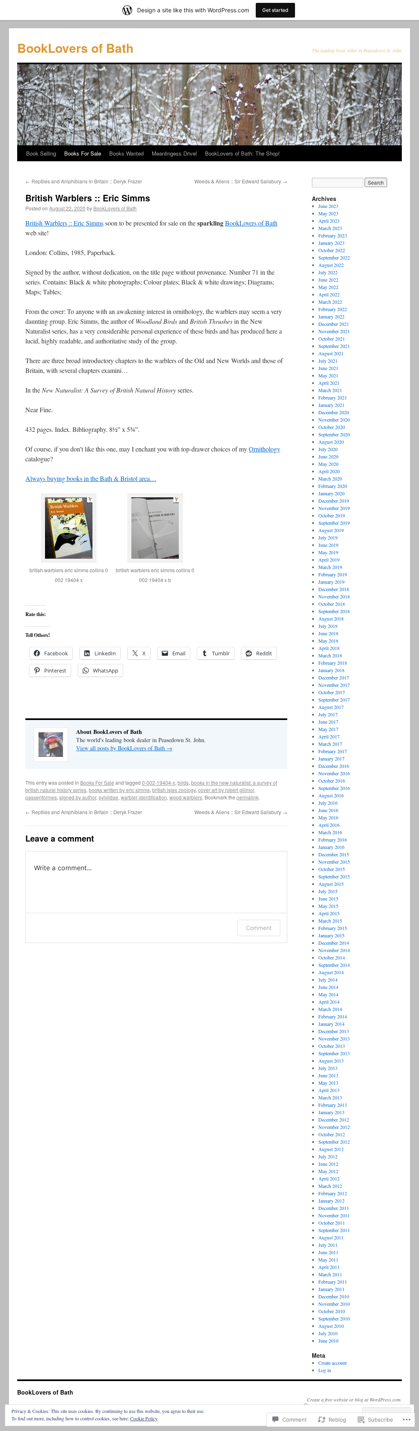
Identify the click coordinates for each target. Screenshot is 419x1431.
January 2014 (331, 1023)
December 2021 (333, 324)
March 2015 (330, 920)
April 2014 (329, 1001)
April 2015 (329, 913)
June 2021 (328, 368)
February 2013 (332, 1104)
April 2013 (329, 1090)
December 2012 (333, 1119)
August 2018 (331, 618)
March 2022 (330, 301)
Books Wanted (126, 153)
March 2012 (330, 1186)
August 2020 (331, 441)
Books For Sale (82, 153)
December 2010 (333, 1296)
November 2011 (334, 1215)
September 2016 (334, 788)
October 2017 (331, 692)
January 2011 (331, 1289)
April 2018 (329, 648)
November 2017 (334, 685)
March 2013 (330, 1097)
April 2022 (329, 294)
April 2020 (329, 471)
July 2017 (328, 714)
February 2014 (332, 1016)
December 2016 (333, 766)
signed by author (77, 797)
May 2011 (328, 1259)
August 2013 (331, 1060)
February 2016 (332, 839)
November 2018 (334, 596)
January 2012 (331, 1200)
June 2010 (328, 1340)
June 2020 (328, 456)
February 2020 (332, 486)
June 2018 (328, 633)
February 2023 (332, 235)
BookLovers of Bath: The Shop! (242, 153)
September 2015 (334, 876)
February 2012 (332, 1193)
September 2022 (334, 257)
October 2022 (331, 250)
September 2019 (334, 522)
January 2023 (331, 242)
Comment (259, 927)
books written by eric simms (119, 789)
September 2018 (334, 611)
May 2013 (328, 1082)
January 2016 (331, 847)
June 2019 (328, 545)
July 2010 (328, 1333)
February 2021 (332, 397)
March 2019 (330, 567)
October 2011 (331, 1222)
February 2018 (332, 662)
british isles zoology (174, 789)
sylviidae (108, 797)
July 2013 (328, 1068)
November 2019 (334, 508)
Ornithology (264, 449)
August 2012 (331, 1149)
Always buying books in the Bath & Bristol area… (90, 478)
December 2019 (333, 500)
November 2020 (334, 419)
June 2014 (328, 987)
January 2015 (331, 935)
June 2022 (328, 279)
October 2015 (331, 869)
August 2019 (331, 530)
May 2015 (328, 906)
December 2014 (333, 942)
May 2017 (328, 729)
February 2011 (332, 1281)
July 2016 (328, 802)
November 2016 (334, 773)
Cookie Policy (144, 1418)
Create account (332, 1362)
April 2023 (329, 220)
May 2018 (328, 640)
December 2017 (333, 677)
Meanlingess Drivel (174, 153)
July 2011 (328, 1244)
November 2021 (334, 331)
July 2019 (328, 537)
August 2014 (331, 972)
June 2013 (328, 1075)
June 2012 (328, 1163)
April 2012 (329, 1178)
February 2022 (332, 309)
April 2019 (329, 559)
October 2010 (331, 1311)
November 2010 (334, 1303)
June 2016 (328, 810)
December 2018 (333, 589)
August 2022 (331, 265)
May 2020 (328, 463)
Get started (275, 10)
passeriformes (41, 797)
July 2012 (328, 1156)
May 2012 (328, 1171)
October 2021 (331, 338)
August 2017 (331, 707)
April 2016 (329, 825)
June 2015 (328, 898)
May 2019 (328, 552)
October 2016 (331, 780)
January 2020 (331, 493)
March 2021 (330, 390)
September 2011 (334, 1230)
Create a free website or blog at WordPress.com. (354, 1399)
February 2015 (332, 928)
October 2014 (331, 957)
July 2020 (328, 449)
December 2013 (333, 1031)
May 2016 (328, 817)
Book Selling (41, 153)
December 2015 (333, 854)
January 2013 (331, 1112)
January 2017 (331, 758)
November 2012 (334, 1127)
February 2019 (332, 574)
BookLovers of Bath (75, 47)
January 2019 (331, 581)
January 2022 (331, 316)
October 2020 (331, 427)
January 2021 (331, 405)
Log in (324, 1370)
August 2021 (331, 353)
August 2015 (331, 883)
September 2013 (334, 1053)
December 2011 (333, 1208)
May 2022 (328, 287)
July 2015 (328, 891)
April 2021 (329, 382)
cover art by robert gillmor (226, 789)
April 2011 (329, 1267)
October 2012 (331, 1134)
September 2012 (334, 1141)
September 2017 (334, 699)
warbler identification (144, 797)
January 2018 (331, 670)
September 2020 (334, 434)
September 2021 (334, 346)
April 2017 (329, 736)
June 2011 (328, 1252)
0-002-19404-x (158, 782)
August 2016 (331, 795)
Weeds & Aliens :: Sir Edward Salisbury (240, 181)
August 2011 (331, 1237)
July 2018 (328, 626)
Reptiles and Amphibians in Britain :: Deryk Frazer (83, 181)
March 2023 (330, 228)
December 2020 (333, 412)
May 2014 (328, 994)
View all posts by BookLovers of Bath (124, 748)
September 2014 (334, 965)
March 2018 (330, 655)
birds (183, 782)
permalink (248, 797)
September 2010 (334, 1318)
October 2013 (331, 1046)
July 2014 (328, 979)
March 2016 (330, 832)
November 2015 (334, 861)
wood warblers (185, 797)
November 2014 (334, 950)
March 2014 (330, 1009)
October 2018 (331, 603)
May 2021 (328, 375)
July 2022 (328, 272)
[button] (68, 544)
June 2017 (328, 721)
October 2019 (331, 515)
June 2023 (328, 206)
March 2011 (330, 1274)
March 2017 (330, 743)
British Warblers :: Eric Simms (87, 198)
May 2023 (328, 213)
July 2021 (328, 360)
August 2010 (331, 1326)
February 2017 (332, 751)
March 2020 (330, 478)
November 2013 (334, 1038)
